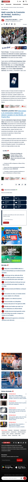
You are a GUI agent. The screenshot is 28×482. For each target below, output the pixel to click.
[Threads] (20, 207)
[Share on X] (4, 24)
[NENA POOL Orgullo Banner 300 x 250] (11, 380)
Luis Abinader (4, 435)
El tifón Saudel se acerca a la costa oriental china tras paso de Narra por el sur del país (17, 411)
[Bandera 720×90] (14, 47)
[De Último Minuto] (5, 1)
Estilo (7, 433)
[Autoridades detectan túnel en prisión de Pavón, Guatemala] (3, 403)
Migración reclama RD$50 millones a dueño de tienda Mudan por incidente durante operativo (13, 270)
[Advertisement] (14, 331)
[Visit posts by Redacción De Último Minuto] (2, 20)
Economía (11, 433)
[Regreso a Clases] (11, 235)
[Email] (7, 24)
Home (2, 7)
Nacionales (10, 430)
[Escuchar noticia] (14, 24)
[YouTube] (18, 443)
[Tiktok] (7, 207)
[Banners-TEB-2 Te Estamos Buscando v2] (14, 106)
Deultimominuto (23, 430)
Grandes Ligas (14, 435)
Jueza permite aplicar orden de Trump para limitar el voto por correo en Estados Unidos (17, 418)
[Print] (12, 24)
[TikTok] (23, 443)
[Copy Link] (9, 24)
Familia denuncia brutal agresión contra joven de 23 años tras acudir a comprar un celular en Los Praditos (13, 313)
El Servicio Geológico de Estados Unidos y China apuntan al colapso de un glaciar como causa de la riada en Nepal (18, 156)
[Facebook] (7, 198)
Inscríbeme (6, 222)
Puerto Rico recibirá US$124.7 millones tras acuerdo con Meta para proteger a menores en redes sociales (17, 397)
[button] (18, 1)
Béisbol (9, 435)
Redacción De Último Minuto (11, 19)
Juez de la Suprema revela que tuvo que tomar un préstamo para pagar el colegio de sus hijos (13, 284)
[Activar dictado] (21, 478)
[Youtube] (20, 203)
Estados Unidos (17, 433)
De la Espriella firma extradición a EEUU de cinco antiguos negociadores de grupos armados (17, 425)
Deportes (3, 433)
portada (23, 433)
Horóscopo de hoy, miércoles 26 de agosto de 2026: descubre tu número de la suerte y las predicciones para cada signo (12, 277)
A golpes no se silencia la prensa (13, 298)
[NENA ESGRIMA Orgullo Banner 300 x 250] (11, 361)
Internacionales (4, 9)
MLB (19, 435)
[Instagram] (7, 203)
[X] (20, 198)
